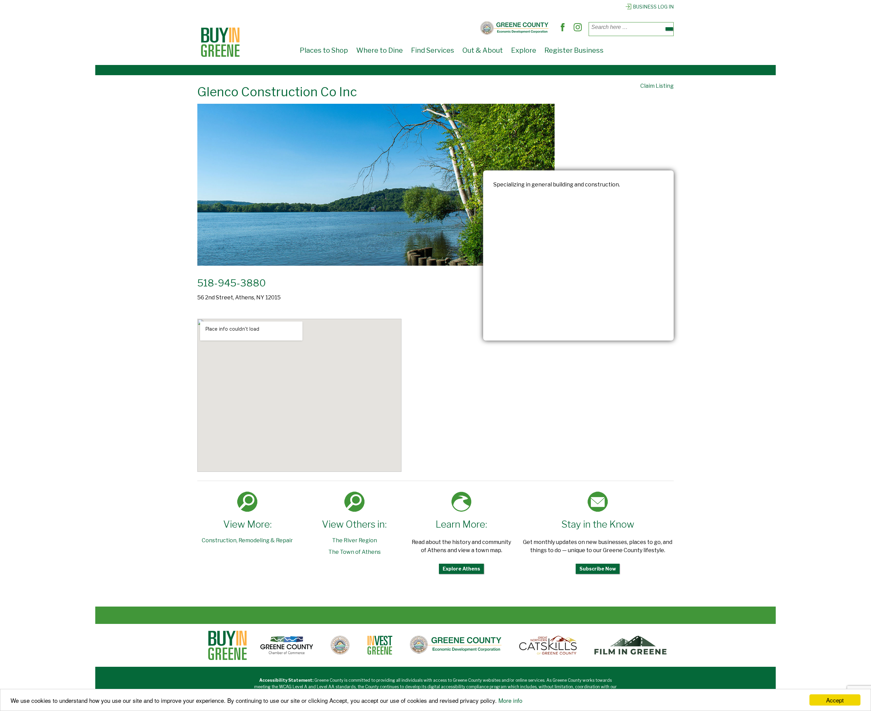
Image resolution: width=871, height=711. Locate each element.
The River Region (354, 540)
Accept (835, 700)
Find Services (432, 50)
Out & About (482, 50)
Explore (523, 50)
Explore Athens (461, 569)
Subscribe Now (597, 569)
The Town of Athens (354, 552)
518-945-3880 (231, 283)
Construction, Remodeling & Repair (247, 540)
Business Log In (653, 7)
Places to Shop (324, 50)
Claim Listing (657, 86)
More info (510, 700)
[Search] (669, 29)
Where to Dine (379, 50)
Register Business (574, 50)
